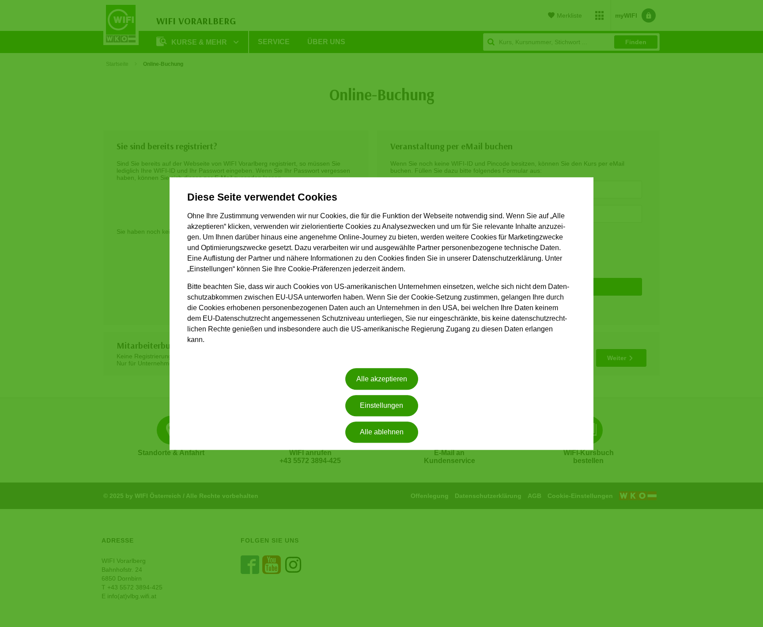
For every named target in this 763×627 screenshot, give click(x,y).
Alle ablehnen (382, 432)
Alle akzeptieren (381, 379)
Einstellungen (381, 405)
